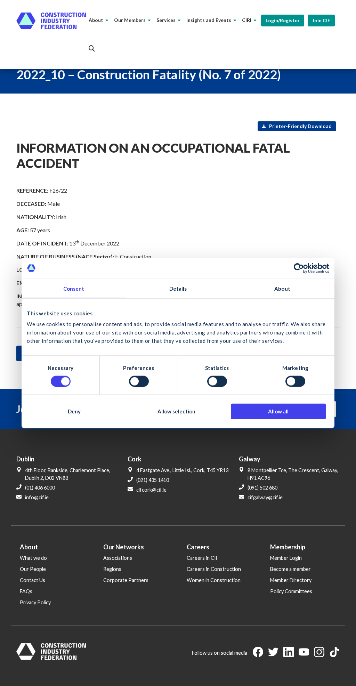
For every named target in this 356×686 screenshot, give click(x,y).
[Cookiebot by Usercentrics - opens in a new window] (298, 268)
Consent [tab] (73, 288)
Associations (117, 558)
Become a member (290, 569)
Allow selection (176, 411)
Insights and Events (208, 20)
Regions (112, 569)
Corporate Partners (125, 580)
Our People (33, 569)
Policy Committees (291, 591)
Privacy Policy (35, 602)
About (96, 20)
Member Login (286, 558)
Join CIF (321, 20)
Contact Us (32, 580)
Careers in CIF (203, 558)
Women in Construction (214, 580)
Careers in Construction (214, 569)
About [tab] (282, 288)
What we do (33, 558)
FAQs (26, 591)
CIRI (246, 20)
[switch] (139, 381)
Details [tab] (178, 288)
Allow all (278, 411)
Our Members (130, 20)
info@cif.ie (37, 497)
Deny (74, 411)
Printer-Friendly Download (300, 126)
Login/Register (283, 20)
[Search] (92, 48)
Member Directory (291, 580)
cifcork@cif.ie (151, 490)
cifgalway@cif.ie (265, 497)
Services (166, 20)
